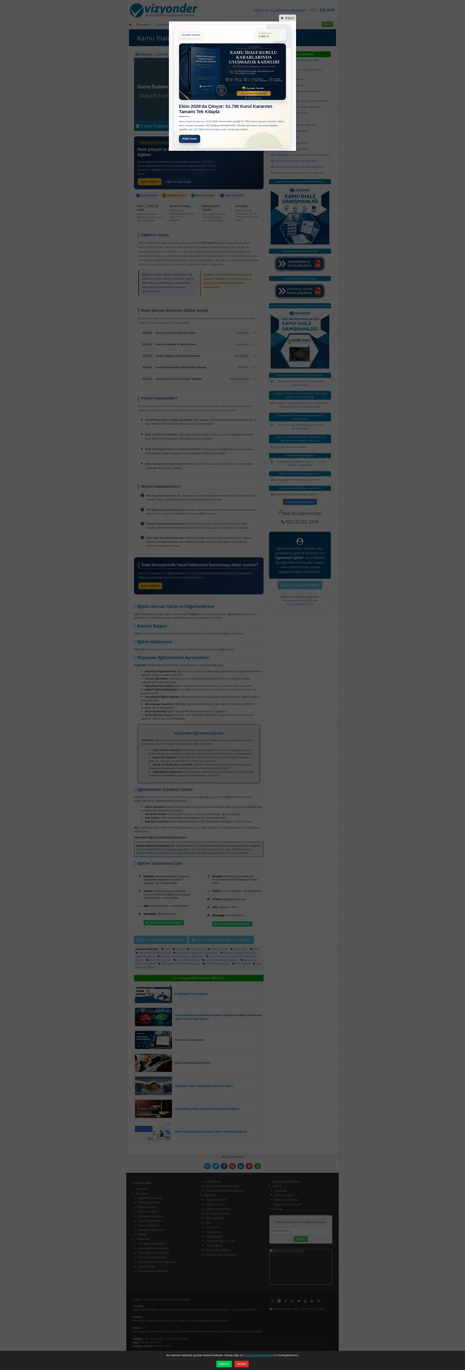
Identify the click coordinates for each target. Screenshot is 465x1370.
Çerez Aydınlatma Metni (259, 1355)
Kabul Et (224, 1364)
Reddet (241, 1364)
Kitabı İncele (190, 138)
